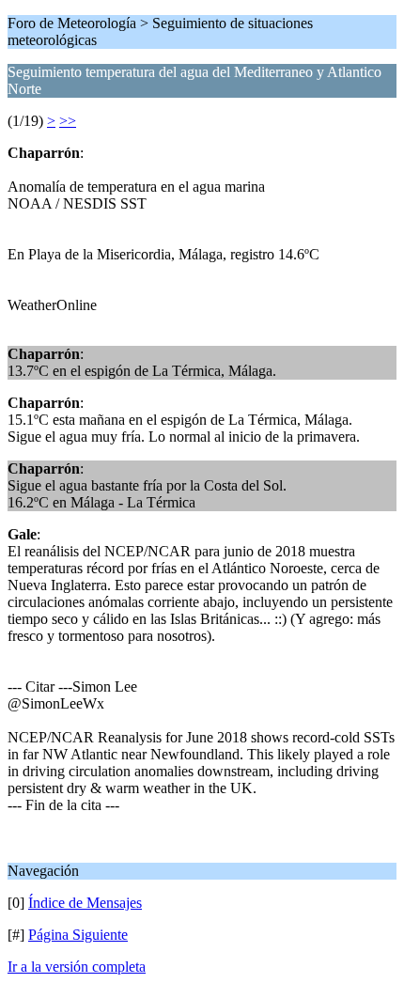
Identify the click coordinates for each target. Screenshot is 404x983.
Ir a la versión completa (77, 967)
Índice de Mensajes (85, 903)
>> (67, 121)
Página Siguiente (78, 935)
